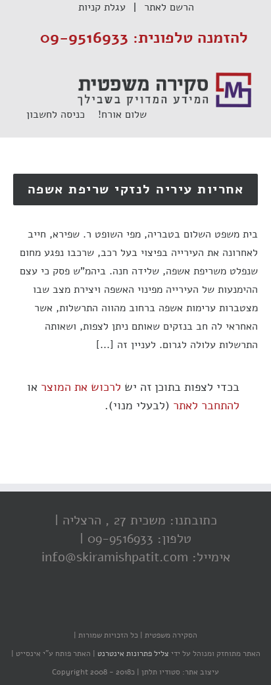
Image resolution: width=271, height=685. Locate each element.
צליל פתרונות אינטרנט (132, 653)
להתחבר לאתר (206, 405)
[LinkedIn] (112, 609)
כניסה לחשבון (62, 114)
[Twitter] (138, 609)
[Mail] (86, 609)
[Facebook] (165, 609)
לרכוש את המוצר (81, 387)
